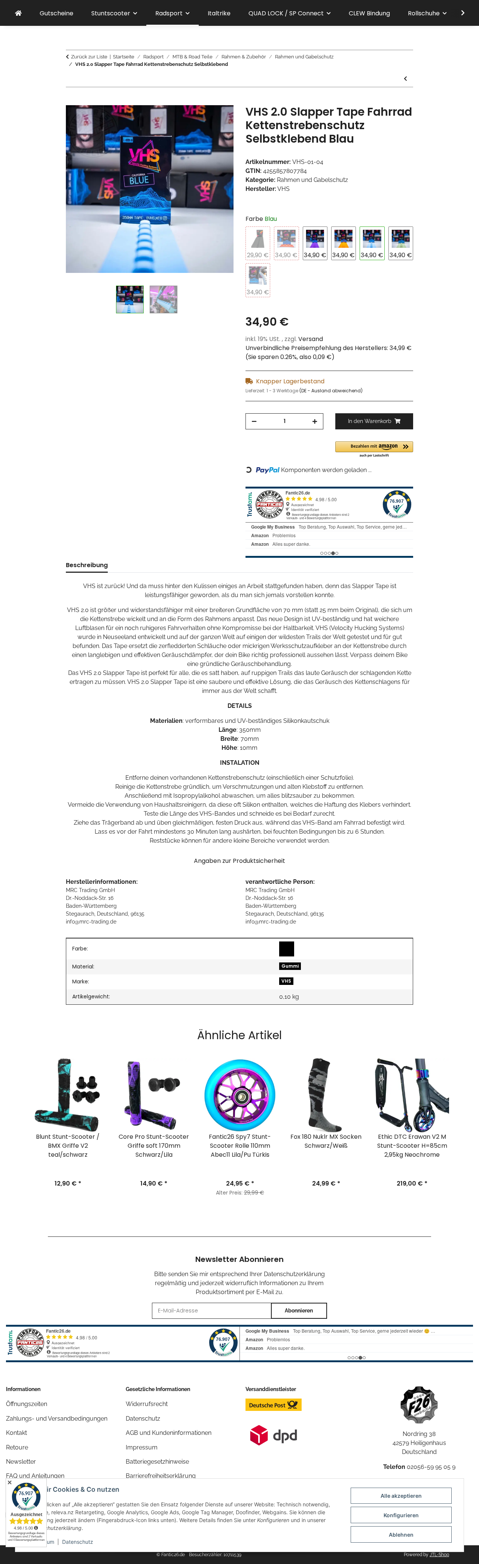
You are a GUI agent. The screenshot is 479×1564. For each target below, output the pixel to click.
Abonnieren (299, 1311)
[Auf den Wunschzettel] (218, 119)
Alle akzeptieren (401, 1496)
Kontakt (16, 1432)
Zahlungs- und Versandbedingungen (56, 1418)
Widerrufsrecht (147, 1404)
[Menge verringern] (254, 421)
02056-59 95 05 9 (431, 1466)
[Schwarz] (286, 948)
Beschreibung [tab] (87, 565)
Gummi (290, 966)
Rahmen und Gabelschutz (312, 179)
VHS (286, 981)
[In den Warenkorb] (72, 101)
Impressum (142, 1447)
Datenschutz (77, 1542)
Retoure (17, 1447)
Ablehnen (401, 1534)
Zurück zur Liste (89, 57)
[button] (458, 13)
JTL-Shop (439, 1554)
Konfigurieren (401, 1515)
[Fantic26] (18, 13)
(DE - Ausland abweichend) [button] (331, 390)
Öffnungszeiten (26, 1404)
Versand (310, 339)
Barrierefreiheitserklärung (161, 1475)
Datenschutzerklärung (294, 1274)
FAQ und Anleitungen (35, 1475)
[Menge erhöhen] (314, 421)
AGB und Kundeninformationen (168, 1432)
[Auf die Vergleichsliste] (198, 119)
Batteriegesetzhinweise (157, 1461)
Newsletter (21, 1461)
